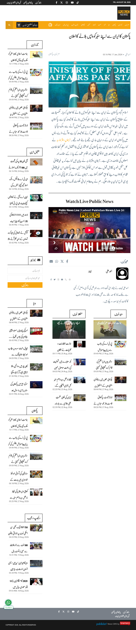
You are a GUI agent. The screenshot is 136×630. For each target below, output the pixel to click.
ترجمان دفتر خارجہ (63, 140)
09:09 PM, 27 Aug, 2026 (103, 371)
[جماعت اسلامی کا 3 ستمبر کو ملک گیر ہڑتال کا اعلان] (36, 54)
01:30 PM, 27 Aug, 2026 (19, 376)
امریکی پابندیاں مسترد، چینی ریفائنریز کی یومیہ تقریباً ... (18, 333)
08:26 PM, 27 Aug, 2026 (103, 407)
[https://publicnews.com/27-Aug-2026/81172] (120, 380)
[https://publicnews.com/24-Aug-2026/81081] (79, 362)
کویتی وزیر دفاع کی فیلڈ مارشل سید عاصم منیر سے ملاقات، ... (19, 497)
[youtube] (72, 611)
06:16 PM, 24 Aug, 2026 (19, 171)
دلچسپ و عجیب (74, 25)
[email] (62, 279)
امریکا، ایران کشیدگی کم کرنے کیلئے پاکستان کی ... (68, 326)
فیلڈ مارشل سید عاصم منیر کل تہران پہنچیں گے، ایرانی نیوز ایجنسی (62, 385)
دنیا (109, 25)
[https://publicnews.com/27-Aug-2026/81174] (120, 344)
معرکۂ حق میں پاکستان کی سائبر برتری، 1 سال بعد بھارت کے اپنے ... (19, 390)
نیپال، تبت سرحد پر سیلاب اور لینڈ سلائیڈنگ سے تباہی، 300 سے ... (18, 354)
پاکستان (114, 25)
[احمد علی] (122, 274)
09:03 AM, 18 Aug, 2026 (19, 591)
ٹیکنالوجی (83, 25)
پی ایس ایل (66, 25)
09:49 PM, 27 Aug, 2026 (103, 354)
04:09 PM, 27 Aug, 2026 (19, 358)
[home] (27, 25)
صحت (99, 25)
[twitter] (62, 261)
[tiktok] (77, 611)
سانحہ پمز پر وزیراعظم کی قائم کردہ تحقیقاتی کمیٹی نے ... (18, 95)
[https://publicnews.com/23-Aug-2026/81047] (79, 380)
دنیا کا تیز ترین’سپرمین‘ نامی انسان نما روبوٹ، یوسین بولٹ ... (18, 569)
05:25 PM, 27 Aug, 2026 (19, 501)
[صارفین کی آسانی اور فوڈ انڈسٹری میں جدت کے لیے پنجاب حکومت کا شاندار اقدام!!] (36, 474)
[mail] (51, 261)
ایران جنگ (57, 25)
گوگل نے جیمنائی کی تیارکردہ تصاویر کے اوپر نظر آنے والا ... (18, 238)
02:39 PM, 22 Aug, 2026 (62, 407)
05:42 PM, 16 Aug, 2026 (19, 243)
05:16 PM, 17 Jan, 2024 (112, 55)
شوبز (105, 25)
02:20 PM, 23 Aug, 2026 (62, 389)
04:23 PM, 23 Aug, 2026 (19, 537)
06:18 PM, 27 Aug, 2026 (19, 483)
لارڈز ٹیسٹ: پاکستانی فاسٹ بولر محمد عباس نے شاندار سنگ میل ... (18, 131)
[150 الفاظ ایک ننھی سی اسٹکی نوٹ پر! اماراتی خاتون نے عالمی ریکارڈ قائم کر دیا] (36, 527)
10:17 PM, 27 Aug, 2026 (114, 337)
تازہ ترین (120, 25)
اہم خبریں (127, 25)
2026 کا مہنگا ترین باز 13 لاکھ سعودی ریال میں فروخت (19, 587)
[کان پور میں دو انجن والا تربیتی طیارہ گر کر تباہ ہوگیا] (36, 366)
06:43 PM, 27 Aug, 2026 (19, 340)
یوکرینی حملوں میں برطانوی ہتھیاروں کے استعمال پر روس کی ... (18, 113)
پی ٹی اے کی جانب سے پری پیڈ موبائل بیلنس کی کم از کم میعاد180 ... (18, 77)
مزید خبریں (118, 313)
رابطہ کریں (126, 611)
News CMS (112, 624)
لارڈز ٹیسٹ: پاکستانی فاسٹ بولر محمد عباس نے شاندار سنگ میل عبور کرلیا (103, 403)
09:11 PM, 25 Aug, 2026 (62, 354)
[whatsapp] (56, 261)
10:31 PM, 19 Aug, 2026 (19, 555)
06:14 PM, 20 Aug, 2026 (19, 189)
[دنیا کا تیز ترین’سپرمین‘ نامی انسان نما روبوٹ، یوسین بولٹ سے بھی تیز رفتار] (36, 563)
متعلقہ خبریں (77, 313)
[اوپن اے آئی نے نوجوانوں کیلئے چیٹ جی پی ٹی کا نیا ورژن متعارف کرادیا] (36, 197)
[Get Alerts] (8, 602)
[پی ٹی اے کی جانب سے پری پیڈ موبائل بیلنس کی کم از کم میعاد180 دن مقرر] (36, 72)
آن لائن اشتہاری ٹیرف (122, 615)
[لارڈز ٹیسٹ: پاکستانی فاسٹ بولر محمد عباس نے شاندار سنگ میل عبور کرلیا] (36, 126)
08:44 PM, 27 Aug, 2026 (103, 389)
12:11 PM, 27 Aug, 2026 (74, 337)
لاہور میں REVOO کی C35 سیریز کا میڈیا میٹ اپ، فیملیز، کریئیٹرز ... (18, 221)
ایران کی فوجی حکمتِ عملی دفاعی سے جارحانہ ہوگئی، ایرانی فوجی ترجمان (62, 403)
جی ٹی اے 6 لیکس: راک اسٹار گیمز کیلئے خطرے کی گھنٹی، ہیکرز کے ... (18, 185)
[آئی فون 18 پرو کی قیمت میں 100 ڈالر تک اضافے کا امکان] (36, 161)
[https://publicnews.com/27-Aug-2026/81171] (120, 397)
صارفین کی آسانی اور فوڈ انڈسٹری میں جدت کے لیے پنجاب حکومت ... (18, 479)
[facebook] (67, 261)
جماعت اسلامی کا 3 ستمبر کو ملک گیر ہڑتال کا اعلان (109, 326)
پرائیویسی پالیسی (116, 611)
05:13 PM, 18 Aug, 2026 (19, 207)
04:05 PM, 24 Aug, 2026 (62, 371)
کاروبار (94, 25)
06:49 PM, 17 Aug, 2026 (19, 225)
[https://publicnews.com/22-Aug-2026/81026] (79, 397)
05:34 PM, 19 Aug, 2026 (19, 573)
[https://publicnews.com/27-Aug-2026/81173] (120, 362)
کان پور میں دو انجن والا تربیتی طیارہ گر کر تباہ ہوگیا (19, 369)
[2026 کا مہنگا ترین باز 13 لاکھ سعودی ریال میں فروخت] (36, 581)
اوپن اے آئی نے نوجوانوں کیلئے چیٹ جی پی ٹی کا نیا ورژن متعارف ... (18, 203)
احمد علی (127, 54)
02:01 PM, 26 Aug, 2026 (19, 394)
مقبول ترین (35, 151)
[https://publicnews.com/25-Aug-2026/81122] (79, 344)
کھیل (89, 25)
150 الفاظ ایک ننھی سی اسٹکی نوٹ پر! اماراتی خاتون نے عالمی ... (18, 533)
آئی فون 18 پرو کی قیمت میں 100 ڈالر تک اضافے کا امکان (18, 167)
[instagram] (67, 611)
